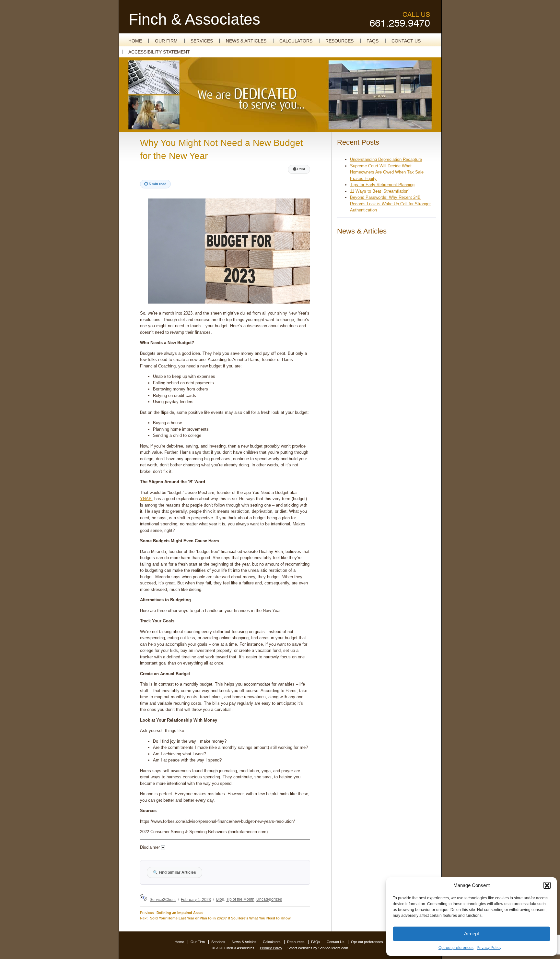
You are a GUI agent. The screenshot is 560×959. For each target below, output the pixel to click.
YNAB (146, 498)
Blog (220, 899)
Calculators (295, 40)
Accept (471, 933)
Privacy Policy (489, 947)
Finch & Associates (194, 19)
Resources (339, 40)
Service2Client (163, 899)
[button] (547, 885)
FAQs (373, 40)
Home (135, 40)
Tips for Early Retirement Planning (382, 184)
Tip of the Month (240, 899)
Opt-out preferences (455, 947)
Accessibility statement (159, 51)
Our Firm (166, 40)
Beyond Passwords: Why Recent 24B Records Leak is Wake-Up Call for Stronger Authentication (390, 203)
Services (202, 40)
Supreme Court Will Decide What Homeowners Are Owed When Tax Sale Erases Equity (387, 172)
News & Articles (246, 40)
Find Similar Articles (174, 872)
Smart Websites (299, 948)
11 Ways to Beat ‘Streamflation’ (379, 191)
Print (299, 169)
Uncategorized (269, 899)
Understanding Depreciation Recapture (386, 159)
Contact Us (406, 40)
